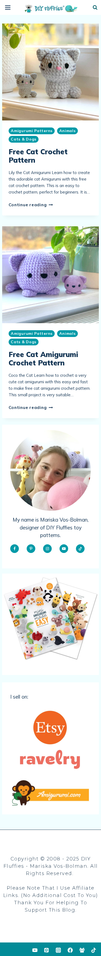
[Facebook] (70, 950)
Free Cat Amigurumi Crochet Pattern (43, 358)
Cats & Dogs (23, 139)
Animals (67, 130)
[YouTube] (35, 950)
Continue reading (31, 204)
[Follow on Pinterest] (31, 548)
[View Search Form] (95, 7)
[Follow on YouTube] (64, 548)
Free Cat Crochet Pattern (38, 156)
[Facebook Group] (82, 950)
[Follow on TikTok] (80, 548)
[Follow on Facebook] (14, 548)
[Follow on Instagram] (47, 548)
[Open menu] (7, 7)
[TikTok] (94, 950)
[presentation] (50, 72)
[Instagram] (58, 950)
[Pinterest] (46, 950)
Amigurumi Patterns (32, 130)
